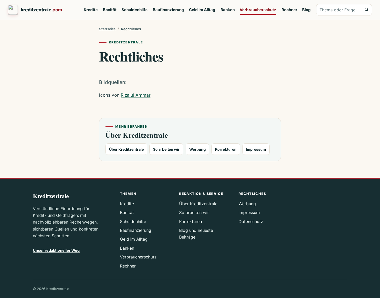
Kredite (91, 9)
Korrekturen (226, 149)
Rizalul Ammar (135, 95)
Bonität (110, 9)
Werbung (197, 149)
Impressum (256, 149)
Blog (306, 9)
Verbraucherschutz (258, 9)
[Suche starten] (366, 9)
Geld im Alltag (202, 9)
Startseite (107, 29)
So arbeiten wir (166, 149)
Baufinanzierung (168, 9)
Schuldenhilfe (134, 9)
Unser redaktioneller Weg (56, 250)
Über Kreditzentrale (126, 149)
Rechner (289, 9)
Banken (228, 9)
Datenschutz (251, 221)
